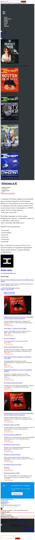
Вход (33, 2)
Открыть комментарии (7, 499)
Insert (17, 538)
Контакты (32, 531)
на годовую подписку (20, 3)
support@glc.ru (22, 519)
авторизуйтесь (5, 502)
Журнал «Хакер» (6, 187)
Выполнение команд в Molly (12, 473)
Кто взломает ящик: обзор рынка (13, 382)
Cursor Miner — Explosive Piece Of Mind (15, 328)
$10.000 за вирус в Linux (10, 288)
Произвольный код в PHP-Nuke (12, 434)
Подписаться (17, 494)
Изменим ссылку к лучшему (12, 424)
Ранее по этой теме (9, 293)
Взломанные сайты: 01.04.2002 (12, 464)
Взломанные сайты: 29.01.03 (12, 444)
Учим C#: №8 (7, 289)
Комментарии (6, 190)
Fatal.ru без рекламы (9, 338)
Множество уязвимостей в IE (12, 454)
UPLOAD (9, 273)
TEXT (5, 273)
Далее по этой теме (9, 292)
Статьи (14, 273)
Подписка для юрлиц (29, 528)
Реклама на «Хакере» (29, 530)
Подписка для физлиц (29, 527)
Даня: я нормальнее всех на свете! (13, 347)
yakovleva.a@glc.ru (20, 520)
